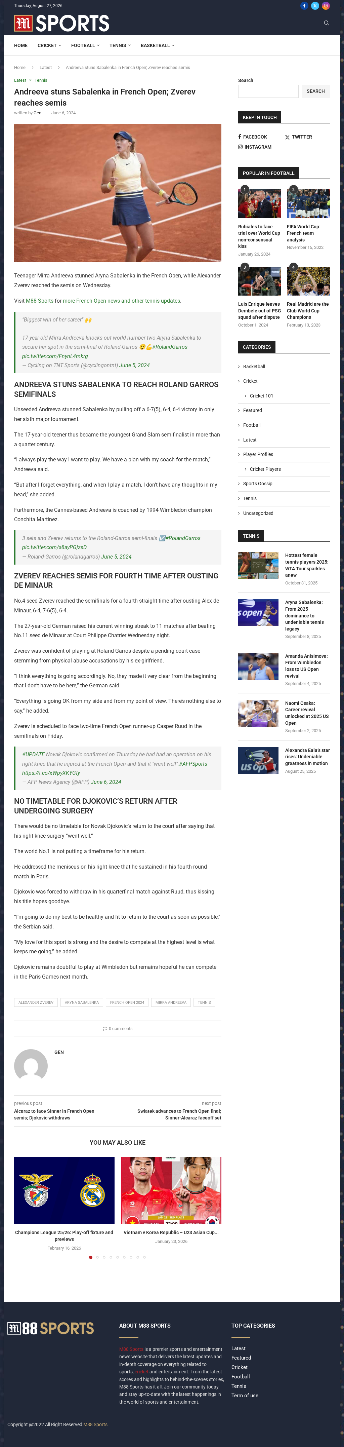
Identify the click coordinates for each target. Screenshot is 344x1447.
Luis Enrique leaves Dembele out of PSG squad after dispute (259, 310)
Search (245, 80)
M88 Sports (39, 301)
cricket (141, 1371)
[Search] (326, 23)
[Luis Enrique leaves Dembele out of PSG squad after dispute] (259, 281)
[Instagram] (326, 6)
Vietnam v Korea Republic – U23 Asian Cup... (171, 1232)
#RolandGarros (169, 347)
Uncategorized (258, 513)
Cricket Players (265, 469)
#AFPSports (193, 764)
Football (83, 45)
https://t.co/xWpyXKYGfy (51, 773)
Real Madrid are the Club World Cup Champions (308, 310)
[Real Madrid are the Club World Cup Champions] (308, 281)
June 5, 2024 (134, 365)
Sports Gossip (257, 483)
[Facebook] (304, 6)
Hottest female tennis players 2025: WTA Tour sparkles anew (307, 565)
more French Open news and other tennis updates (121, 301)
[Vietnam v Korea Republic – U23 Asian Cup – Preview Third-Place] (171, 1190)
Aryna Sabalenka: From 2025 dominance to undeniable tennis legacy (304, 615)
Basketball (155, 45)
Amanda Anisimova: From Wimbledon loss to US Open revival (306, 666)
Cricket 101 (261, 395)
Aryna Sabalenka (82, 1002)
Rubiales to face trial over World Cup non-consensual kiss (259, 236)
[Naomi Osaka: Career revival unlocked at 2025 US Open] (258, 713)
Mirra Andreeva (171, 1002)
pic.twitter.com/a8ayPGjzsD (54, 547)
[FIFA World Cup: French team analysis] (308, 203)
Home (21, 45)
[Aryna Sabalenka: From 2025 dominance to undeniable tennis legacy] (258, 612)
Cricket (47, 45)
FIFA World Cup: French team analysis (303, 233)
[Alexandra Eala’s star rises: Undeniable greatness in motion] (258, 760)
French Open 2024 (127, 1002)
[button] (23, 1207)
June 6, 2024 (106, 782)
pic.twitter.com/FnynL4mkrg (55, 356)
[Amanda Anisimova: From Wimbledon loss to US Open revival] (258, 666)
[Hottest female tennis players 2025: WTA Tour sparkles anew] (258, 565)
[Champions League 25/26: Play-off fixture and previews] (64, 1190)
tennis (204, 1002)
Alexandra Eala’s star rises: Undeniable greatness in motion (307, 757)
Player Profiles (258, 454)
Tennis (118, 45)
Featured (252, 410)
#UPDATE (33, 754)
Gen (37, 112)
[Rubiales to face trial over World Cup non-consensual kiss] (259, 203)
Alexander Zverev (35, 1002)
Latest (46, 67)
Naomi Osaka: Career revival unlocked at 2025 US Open (307, 713)
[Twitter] (315, 6)
